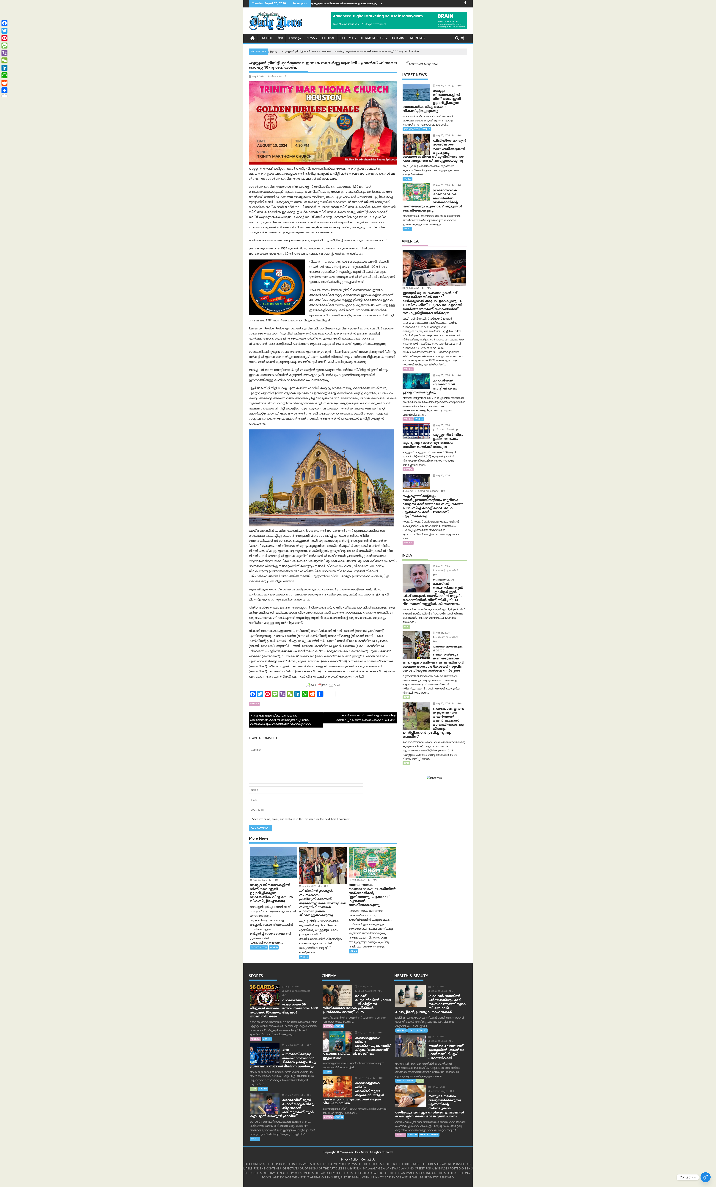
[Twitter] (4, 30)
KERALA (353, 951)
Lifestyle (347, 38)
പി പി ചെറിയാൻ (444, 429)
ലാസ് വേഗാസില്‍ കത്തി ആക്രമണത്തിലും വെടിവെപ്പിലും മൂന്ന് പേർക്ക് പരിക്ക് (366, 718)
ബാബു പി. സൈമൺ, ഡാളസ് (422, 491)
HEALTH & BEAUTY (418, 1030)
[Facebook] (4, 23)
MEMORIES (417, 38)
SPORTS (267, 1039)
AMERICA (254, 703)
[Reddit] (4, 83)
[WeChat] (4, 60)
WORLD (274, 947)
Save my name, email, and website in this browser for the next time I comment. (301, 819)
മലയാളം (294, 38)
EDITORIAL (328, 38)
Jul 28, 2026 (437, 987)
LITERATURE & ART (372, 38)
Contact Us (368, 1160)
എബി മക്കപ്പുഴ (439, 1091)
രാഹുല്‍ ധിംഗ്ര (439, 991)
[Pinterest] (4, 38)
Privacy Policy (350, 1160)
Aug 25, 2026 (259, 880)
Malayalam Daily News (423, 64)
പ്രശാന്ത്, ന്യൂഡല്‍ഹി (446, 570)
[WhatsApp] (4, 75)
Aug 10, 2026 (364, 987)
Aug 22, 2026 (292, 1095)
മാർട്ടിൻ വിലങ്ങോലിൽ (297, 991)
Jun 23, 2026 (438, 1087)
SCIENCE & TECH (259, 947)
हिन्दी (280, 38)
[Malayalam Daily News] (252, 38)
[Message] (4, 45)
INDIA (406, 626)
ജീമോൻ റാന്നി (278, 76)
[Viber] (4, 53)
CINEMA (339, 1026)
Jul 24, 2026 (437, 1037)
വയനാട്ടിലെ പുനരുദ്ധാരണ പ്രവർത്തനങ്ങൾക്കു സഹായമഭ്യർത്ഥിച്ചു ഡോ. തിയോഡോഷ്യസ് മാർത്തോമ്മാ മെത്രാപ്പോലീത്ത (280, 720)
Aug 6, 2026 (364, 1032)
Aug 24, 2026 (292, 1045)
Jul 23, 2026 (364, 1078)
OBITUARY (397, 38)
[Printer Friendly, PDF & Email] (323, 685)
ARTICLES (401, 1030)
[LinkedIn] (4, 68)
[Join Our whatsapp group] (706, 1177)
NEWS (311, 38)
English (266, 38)
